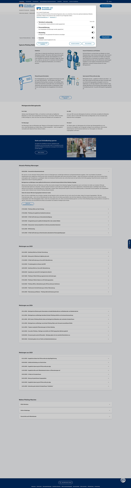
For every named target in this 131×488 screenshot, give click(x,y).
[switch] (93, 27)
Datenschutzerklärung (42, 17)
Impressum (52, 17)
